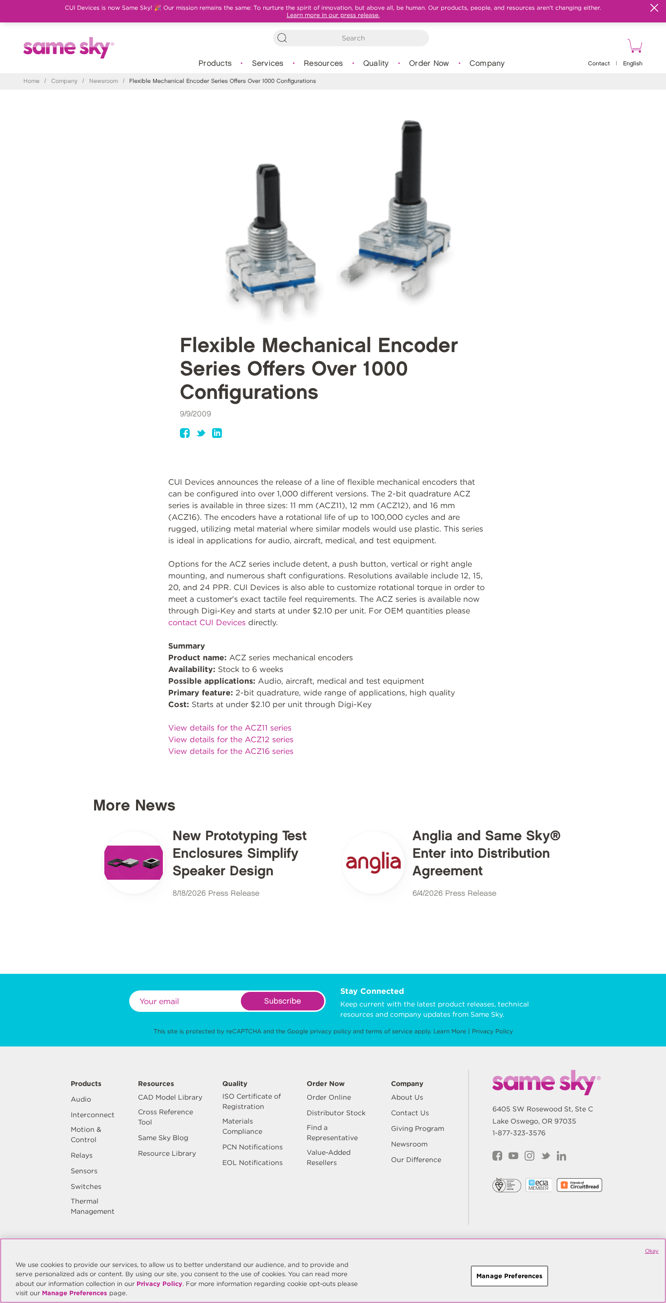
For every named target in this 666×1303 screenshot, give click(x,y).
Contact (599, 63)
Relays (82, 1155)
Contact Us (410, 1113)
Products (215, 63)
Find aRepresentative (332, 1133)
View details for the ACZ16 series (231, 751)
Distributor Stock (336, 1113)
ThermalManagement (93, 1206)
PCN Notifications (252, 1147)
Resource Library (167, 1153)
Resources (323, 63)
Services (268, 63)
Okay (652, 1250)
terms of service (389, 1031)
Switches (86, 1186)
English (633, 63)
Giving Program (417, 1128)
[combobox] (351, 38)
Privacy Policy (492, 1031)
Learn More (449, 1031)
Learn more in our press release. (333, 15)
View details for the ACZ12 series (231, 739)
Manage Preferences (74, 1293)
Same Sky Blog (163, 1138)
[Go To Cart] (633, 47)
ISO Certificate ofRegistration (251, 1101)
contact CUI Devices (207, 622)
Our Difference (416, 1160)
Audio (81, 1099)
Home (31, 81)
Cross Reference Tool (165, 1117)
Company (487, 63)
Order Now (429, 63)
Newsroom (103, 81)
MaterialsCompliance (242, 1126)
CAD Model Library (170, 1097)
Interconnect (93, 1115)
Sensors (84, 1171)
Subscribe (282, 1001)
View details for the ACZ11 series (230, 727)
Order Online (329, 1097)
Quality (376, 63)
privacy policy (330, 1031)
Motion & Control (86, 1134)
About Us (407, 1097)
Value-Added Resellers (329, 1157)
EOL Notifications (252, 1162)
